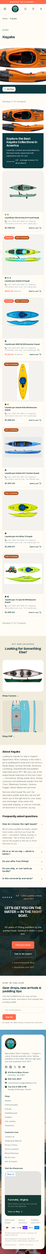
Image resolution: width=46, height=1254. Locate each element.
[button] (33, 9)
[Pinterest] (19, 1067)
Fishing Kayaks (11, 1105)
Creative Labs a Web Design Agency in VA (21, 1241)
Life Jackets (10, 1121)
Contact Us (9, 1137)
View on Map (14, 1212)
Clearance (9, 1125)
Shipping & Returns (13, 1141)
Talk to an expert (23, 954)
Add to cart (34, 228)
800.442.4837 (15, 1079)
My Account (10, 1157)
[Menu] (5, 9)
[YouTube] (24, 1067)
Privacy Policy (11, 1145)
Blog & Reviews (12, 1153)
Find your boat (23, 945)
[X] (15, 1067)
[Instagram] (10, 1067)
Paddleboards (11, 1113)
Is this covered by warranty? (17, 878)
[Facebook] (6, 1067)
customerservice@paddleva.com (22, 1083)
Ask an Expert (11, 1161)
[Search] (25, 9)
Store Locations (12, 1149)
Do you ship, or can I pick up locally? (17, 869)
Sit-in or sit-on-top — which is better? (18, 852)
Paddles (8, 1117)
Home (4, 19)
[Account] (41, 9)
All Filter (10, 89)
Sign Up (9, 1017)
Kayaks (8, 1101)
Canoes (8, 1109)
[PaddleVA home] (15, 8)
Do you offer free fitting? (15, 861)
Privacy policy (10, 1245)
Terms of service (26, 1245)
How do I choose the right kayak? (19, 824)
